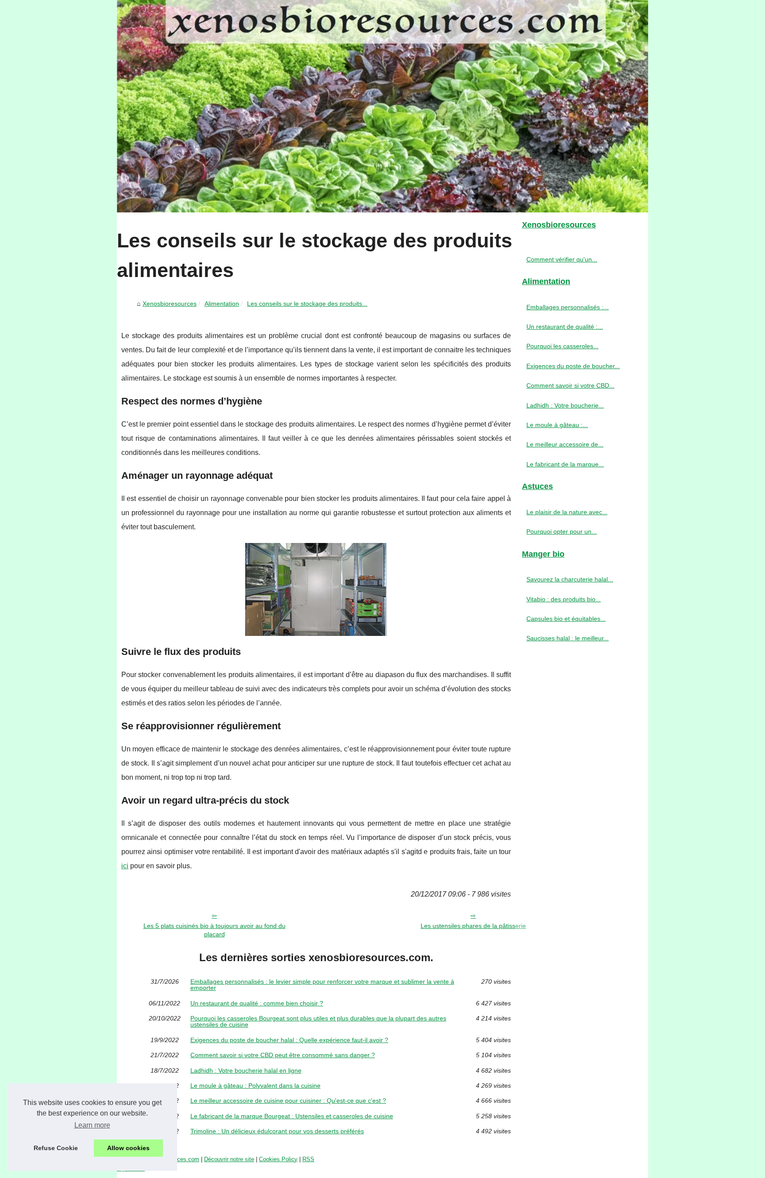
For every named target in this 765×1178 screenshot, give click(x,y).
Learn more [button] (92, 1125)
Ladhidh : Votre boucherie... (565, 405)
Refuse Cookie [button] (56, 1147)
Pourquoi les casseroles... (562, 346)
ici (124, 866)
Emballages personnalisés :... (567, 307)
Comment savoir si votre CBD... (570, 385)
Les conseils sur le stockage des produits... (307, 303)
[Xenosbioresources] (382, 106)
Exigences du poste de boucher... (573, 366)
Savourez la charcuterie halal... (569, 579)
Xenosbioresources (170, 303)
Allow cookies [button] (128, 1147)
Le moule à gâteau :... (557, 424)
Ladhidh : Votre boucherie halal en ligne (245, 1070)
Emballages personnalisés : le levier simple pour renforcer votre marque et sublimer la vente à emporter (322, 984)
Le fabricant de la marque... (565, 464)
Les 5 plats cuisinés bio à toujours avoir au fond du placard (214, 930)
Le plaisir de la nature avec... (566, 512)
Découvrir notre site (229, 1159)
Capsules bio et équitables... (566, 618)
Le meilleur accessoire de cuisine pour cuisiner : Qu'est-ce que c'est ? (288, 1100)
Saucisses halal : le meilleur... (567, 638)
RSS (308, 1159)
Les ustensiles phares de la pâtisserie (473, 925)
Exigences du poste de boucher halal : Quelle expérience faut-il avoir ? (289, 1040)
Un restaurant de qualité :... (564, 326)
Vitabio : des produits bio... (563, 599)
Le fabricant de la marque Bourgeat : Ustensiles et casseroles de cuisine (291, 1116)
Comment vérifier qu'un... (561, 259)
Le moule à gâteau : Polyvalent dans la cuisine (255, 1085)
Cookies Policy (278, 1159)
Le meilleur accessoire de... (564, 444)
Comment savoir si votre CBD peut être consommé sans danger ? (282, 1055)
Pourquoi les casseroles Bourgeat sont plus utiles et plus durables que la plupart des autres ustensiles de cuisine (318, 1021)
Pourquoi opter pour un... (561, 531)
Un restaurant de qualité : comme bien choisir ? (256, 1003)
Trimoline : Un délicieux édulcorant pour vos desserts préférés (277, 1131)
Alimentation (222, 303)
